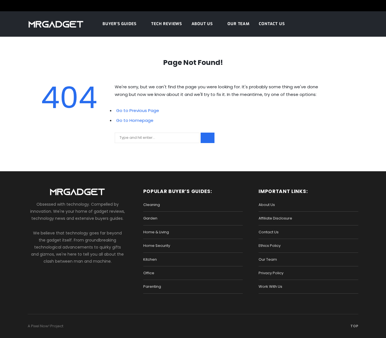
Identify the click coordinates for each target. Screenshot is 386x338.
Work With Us (270, 286)
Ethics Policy (270, 245)
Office (148, 273)
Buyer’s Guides (119, 24)
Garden (150, 218)
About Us (202, 24)
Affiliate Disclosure (275, 218)
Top (354, 326)
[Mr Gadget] (56, 24)
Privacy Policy (271, 273)
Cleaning (151, 204)
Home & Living (156, 232)
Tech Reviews (166, 24)
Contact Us (272, 24)
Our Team (238, 24)
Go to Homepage (134, 120)
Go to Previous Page (137, 110)
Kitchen (150, 259)
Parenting (152, 286)
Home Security (156, 245)
